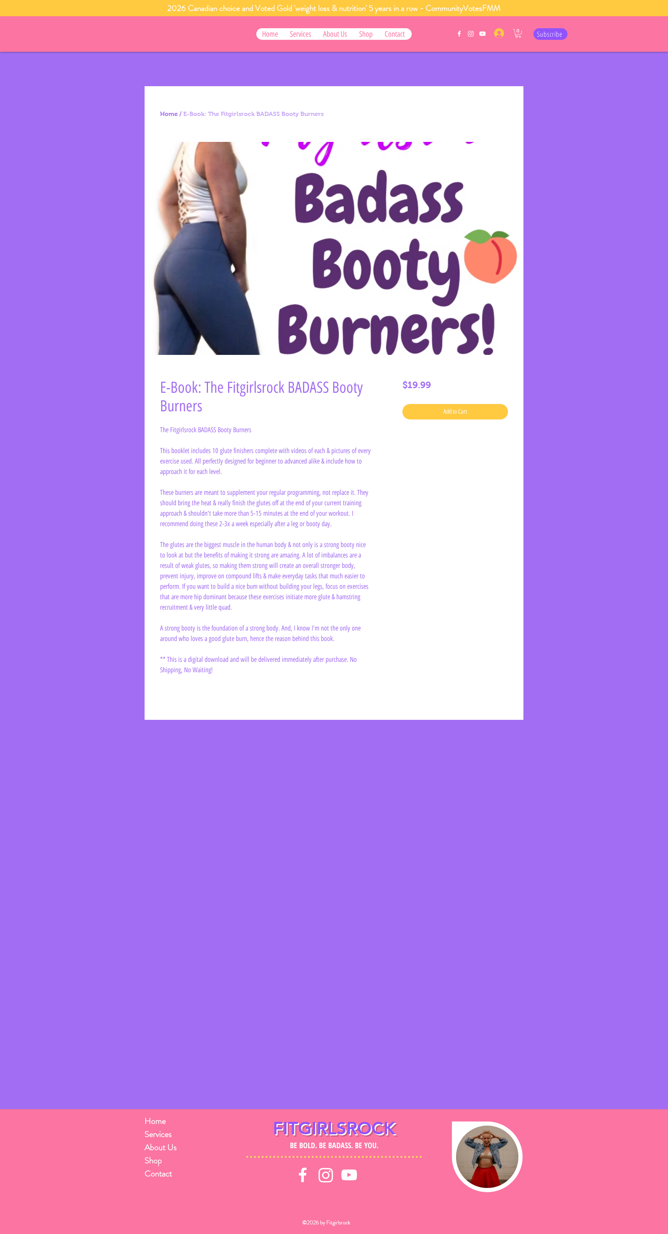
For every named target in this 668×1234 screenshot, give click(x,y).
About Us (160, 1147)
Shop (153, 1160)
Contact (158, 1173)
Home (169, 114)
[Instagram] (471, 33)
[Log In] (499, 33)
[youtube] (482, 33)
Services (158, 1134)
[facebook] (459, 33)
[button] (300, 34)
